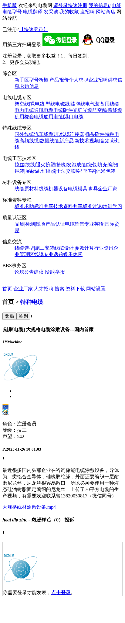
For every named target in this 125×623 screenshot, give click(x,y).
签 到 (23, 316)
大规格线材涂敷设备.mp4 (29, 507)
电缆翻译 (32, 11)
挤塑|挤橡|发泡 (61, 164)
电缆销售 (74, 224)
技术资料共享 (68, 206)
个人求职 (78, 79)
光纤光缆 (82, 110)
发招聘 (87, 11)
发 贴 (9, 316)
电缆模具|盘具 (83, 188)
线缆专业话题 (48, 254)
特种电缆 (31, 302)
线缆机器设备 (53, 188)
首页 (7, 288)
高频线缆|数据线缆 (39, 140)
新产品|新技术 (74, 140)
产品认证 (55, 224)
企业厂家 (107, 188)
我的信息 (99, 5)
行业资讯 (103, 248)
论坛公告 (24, 272)
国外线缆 (24, 134)
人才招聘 (43, 288)
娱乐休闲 (73, 254)
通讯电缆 (43, 110)
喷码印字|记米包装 (95, 171)
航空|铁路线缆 (107, 110)
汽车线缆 (43, 134)
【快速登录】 (33, 29)
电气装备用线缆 (102, 103)
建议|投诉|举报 (49, 272)
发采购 (51, 11)
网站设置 (96, 288)
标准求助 (24, 206)
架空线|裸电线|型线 (35, 103)
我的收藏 (69, 11)
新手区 (22, 79)
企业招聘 (98, 79)
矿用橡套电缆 (29, 116)
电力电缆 (24, 110)
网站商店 (105, 11)
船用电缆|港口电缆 (63, 116)
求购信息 (29, 86)
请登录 (60, 5)
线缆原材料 (27, 188)
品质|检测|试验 (30, 224)
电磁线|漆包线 (70, 103)
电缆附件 (63, 110)
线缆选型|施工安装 (34, 248)
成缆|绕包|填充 (91, 164)
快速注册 (77, 5)
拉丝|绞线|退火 (30, 164)
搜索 (59, 288)
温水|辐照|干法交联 (55, 171)
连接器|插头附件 (87, 134)
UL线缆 (61, 134)
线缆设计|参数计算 (74, 248)
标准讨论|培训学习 (102, 206)
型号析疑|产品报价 (49, 79)
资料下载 (75, 288)
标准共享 (43, 206)
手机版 (9, 5)
